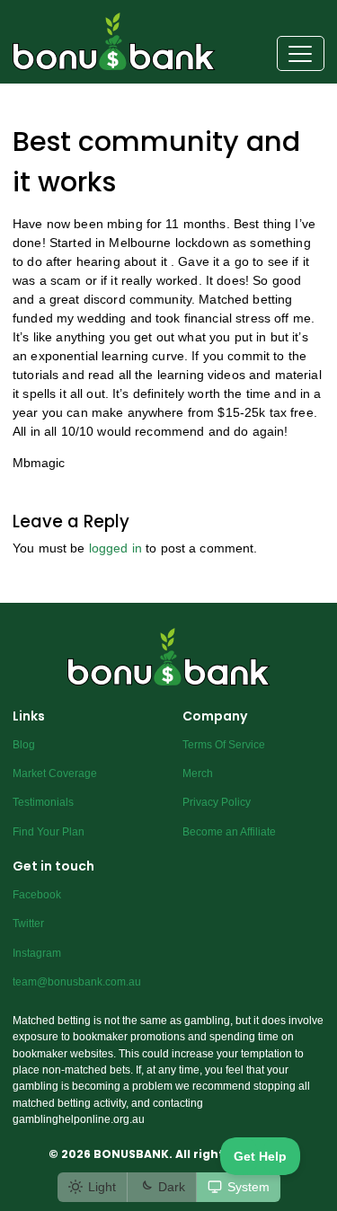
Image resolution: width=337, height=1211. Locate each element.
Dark (171, 1187)
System (248, 1187)
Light (102, 1187)
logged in (115, 548)
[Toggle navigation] (300, 53)
